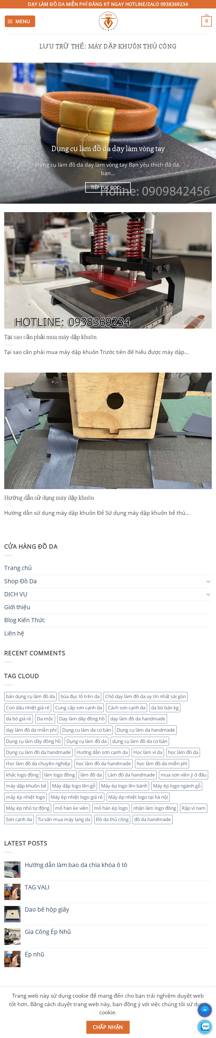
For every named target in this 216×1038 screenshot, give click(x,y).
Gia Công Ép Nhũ (48, 931)
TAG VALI (37, 887)
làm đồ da (91, 774)
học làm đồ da (183, 752)
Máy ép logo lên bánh (124, 785)
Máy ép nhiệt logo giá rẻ (77, 797)
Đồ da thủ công (112, 819)
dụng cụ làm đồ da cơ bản (139, 741)
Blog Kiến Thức (24, 620)
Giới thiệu (17, 607)
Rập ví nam (194, 808)
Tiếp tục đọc (108, 187)
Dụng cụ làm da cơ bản (86, 730)
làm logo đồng (59, 774)
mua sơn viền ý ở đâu (183, 774)
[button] (20, 21)
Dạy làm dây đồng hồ (82, 718)
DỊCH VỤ (15, 594)
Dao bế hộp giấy (47, 909)
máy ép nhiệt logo (25, 797)
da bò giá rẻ (18, 718)
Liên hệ (14, 633)
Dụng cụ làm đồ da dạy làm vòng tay (108, 148)
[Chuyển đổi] (208, 581)
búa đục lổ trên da (80, 696)
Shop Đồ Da (20, 581)
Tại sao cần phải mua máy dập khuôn (50, 337)
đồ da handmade (152, 819)
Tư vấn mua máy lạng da (64, 819)
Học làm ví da (147, 752)
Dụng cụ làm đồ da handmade (38, 752)
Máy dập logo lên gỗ (73, 785)
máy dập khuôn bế (26, 785)
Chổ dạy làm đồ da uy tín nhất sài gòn (145, 696)
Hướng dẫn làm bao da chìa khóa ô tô (76, 864)
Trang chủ (18, 568)
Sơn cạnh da (19, 819)
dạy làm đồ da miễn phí (31, 730)
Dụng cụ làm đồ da (86, 741)
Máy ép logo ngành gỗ (177, 785)
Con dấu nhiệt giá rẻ (28, 707)
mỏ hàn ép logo (111, 808)
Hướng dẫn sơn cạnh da (102, 752)
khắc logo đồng (22, 774)
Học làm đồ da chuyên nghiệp (38, 763)
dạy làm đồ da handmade (137, 718)
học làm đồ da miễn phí (162, 763)
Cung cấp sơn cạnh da (78, 707)
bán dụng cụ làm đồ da (30, 696)
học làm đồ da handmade (103, 763)
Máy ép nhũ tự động (28, 808)
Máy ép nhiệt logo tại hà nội (138, 797)
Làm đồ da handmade (131, 774)
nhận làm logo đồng (154, 808)
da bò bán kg (165, 707)
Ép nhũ (34, 954)
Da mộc (45, 718)
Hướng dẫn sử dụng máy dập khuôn (49, 498)
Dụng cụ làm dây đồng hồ (33, 741)
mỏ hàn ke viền (71, 808)
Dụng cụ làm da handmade (146, 730)
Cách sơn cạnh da (126, 707)
